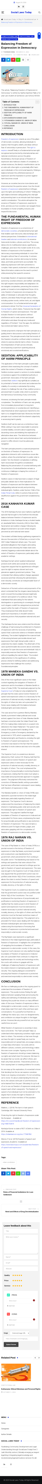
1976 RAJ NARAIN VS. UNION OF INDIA (18, 123)
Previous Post (11, 1189)
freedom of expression (10, 189)
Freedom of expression (10, 139)
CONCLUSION (9, 126)
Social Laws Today (21, 12)
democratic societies (9, 231)
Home (3, 1423)
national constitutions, (18, 239)
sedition (14, 381)
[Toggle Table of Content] (36, 102)
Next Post (32, 1209)
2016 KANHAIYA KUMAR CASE (15, 118)
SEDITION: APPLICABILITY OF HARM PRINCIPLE (18, 114)
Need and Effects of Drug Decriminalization (22, 1211)
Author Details (6, 1434)
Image (6, 1333)
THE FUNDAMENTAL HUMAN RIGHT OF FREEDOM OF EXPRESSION (19, 109)
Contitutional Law (8, 1385)
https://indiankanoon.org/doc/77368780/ (16, 1134)
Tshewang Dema (9, 52)
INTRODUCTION (10, 105)
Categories (5, 1429)
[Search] (39, 12)
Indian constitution (9, 1162)
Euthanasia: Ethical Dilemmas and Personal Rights (20, 1389)
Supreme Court (7, 691)
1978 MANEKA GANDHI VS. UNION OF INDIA (20, 120)
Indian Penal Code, (8, 493)
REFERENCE (8, 128)
